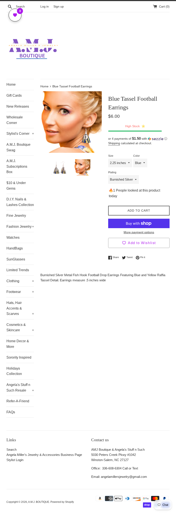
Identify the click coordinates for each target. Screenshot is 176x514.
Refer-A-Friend (17, 401)
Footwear (20, 292)
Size (110, 155)
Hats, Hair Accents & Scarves (20, 308)
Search (11, 449)
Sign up (58, 6)
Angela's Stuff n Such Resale (20, 387)
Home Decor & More (17, 343)
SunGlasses (15, 259)
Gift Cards (14, 95)
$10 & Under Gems (16, 185)
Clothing (20, 281)
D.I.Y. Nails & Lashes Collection (20, 202)
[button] (139, 139)
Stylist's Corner (20, 133)
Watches (13, 237)
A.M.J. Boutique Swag (18, 147)
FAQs (10, 412)
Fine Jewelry (16, 215)
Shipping (114, 143)
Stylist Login (14, 460)
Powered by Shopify (62, 501)
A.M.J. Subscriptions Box (16, 166)
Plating (112, 172)
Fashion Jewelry (20, 226)
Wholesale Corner (14, 120)
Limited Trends (17, 270)
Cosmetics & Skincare (20, 327)
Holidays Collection (14, 371)
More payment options (139, 232)
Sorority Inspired (18, 357)
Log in (44, 6)
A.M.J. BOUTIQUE (38, 501)
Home (11, 84)
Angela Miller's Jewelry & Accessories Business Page (44, 455)
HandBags (14, 248)
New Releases (17, 106)
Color (136, 155)
